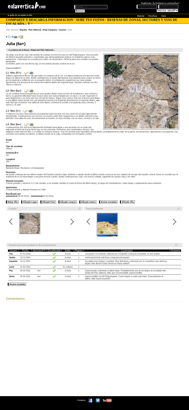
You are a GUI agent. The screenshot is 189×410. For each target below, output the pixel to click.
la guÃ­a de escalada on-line (20, 15)
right (72, 221)
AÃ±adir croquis (68, 202)
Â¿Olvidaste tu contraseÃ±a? (166, 3)
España (23, 30)
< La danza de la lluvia (18, 50)
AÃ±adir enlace (88, 202)
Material (140, 16)
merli (11, 267)
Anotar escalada (108, 202)
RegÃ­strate (146, 3)
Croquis (12, 208)
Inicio (163, 16)
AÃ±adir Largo (30, 202)
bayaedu (13, 261)
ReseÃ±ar (152, 16)
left (11, 221)
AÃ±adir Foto (48, 202)
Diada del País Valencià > (43, 50)
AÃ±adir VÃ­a (128, 202)
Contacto (81, 400)
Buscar (79, 11)
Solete (12, 257)
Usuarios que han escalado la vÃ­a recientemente (32, 245)
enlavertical (11, 196)
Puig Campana (50, 30)
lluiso (12, 276)
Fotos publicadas (94, 208)
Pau (11, 254)
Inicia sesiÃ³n (167, 10)
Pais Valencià (35, 30)
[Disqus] (94, 350)
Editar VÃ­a (13, 202)
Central (62, 30)
